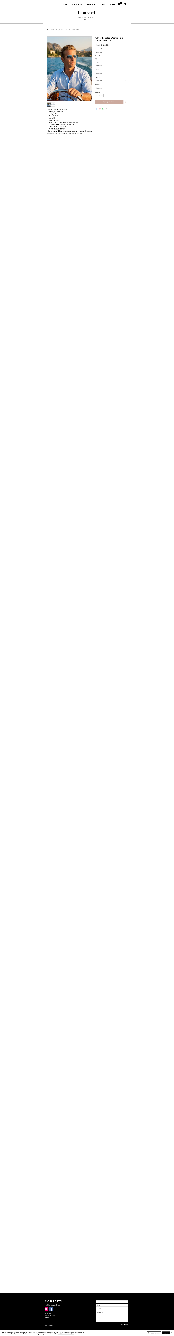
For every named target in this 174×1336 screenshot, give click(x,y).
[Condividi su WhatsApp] (103, 109)
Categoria (98, 49)
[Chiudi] (172, 1333)
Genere (97, 70)
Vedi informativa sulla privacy (66, 1334)
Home (48, 30)
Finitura (97, 62)
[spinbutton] (99, 95)
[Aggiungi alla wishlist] (125, 102)
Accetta (166, 1333)
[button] (120, 3)
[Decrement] (96, 95)
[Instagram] (46, 1309)
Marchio (98, 77)
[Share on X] (107, 109)
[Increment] (102, 95)
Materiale (98, 84)
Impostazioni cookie (154, 1333)
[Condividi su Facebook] (96, 109)
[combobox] (111, 52)
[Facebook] (51, 1309)
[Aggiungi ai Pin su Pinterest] (100, 109)
